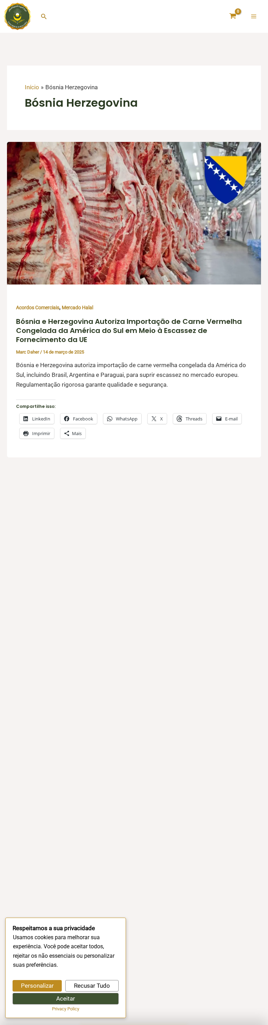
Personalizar (37, 985)
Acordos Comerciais (37, 307)
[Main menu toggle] (253, 16)
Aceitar (65, 998)
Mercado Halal (77, 307)
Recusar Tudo (92, 985)
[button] (44, 16)
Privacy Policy (65, 1008)
